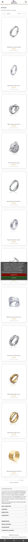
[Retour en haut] (14, 540)
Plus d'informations (6, 272)
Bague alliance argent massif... (14, 85)
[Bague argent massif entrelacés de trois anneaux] (14, 186)
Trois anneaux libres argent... (14, 162)
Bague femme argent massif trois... (14, 317)
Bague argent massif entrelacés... (14, 201)
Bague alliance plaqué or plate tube (14, 471)
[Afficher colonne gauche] (4, 540)
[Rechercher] (23, 540)
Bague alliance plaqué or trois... (14, 394)
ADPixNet (25, 537)
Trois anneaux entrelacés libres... (14, 355)
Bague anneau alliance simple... (14, 239)
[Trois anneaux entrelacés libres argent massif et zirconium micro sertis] (14, 340)
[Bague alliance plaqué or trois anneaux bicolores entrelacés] (14, 378)
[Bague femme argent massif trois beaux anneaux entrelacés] (14, 301)
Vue (2, 13)
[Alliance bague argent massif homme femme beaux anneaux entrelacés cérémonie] (14, 108)
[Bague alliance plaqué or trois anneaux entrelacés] (14, 417)
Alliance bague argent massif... (14, 124)
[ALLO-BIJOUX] (14, 1)
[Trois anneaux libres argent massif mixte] (14, 147)
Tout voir (19, 13)
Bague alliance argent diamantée (14, 47)
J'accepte (14, 277)
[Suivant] (25, 14)
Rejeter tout (14, 275)
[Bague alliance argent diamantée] (14, 31)
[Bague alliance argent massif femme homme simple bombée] (14, 70)
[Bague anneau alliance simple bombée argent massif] (14, 224)
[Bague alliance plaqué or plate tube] (14, 456)
